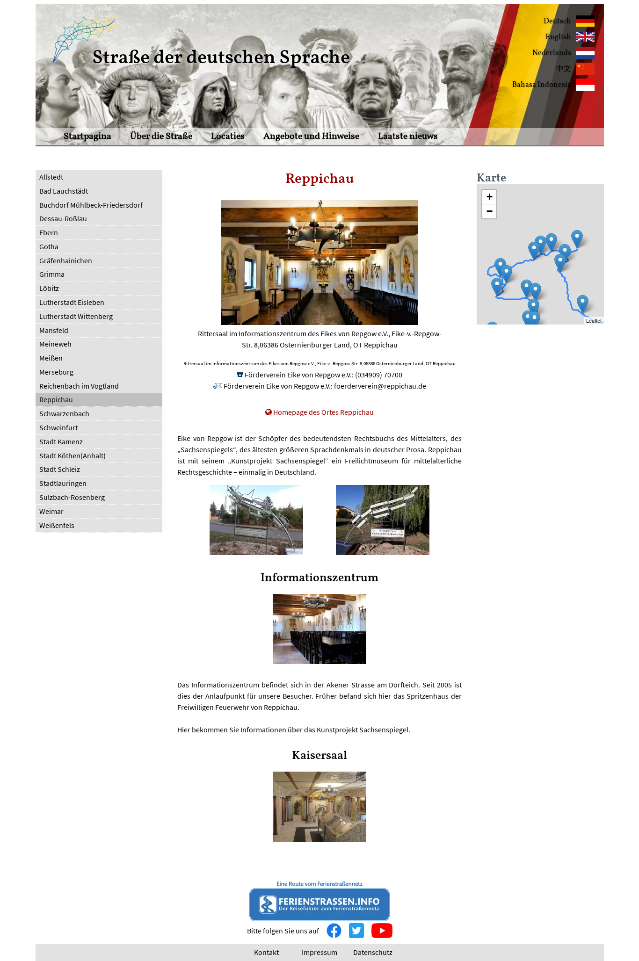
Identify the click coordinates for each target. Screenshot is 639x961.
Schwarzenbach (64, 413)
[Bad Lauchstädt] (526, 288)
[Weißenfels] (533, 308)
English (558, 37)
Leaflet (594, 320)
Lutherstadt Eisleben (71, 302)
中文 (563, 69)
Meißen (51, 357)
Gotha (48, 246)
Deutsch (557, 21)
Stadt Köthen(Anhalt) (72, 455)
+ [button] (490, 196)
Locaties (228, 136)
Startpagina (87, 136)
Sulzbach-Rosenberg (72, 497)
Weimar (51, 511)
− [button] (490, 211)
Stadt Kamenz (61, 441)
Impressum (319, 952)
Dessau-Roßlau (63, 218)
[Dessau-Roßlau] (551, 242)
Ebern (48, 232)
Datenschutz (372, 952)
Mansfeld (53, 330)
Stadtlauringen (63, 483)
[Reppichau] (540, 244)
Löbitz (49, 288)
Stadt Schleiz (59, 469)
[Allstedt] (497, 286)
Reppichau (56, 399)
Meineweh (55, 343)
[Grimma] (582, 304)
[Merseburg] (535, 292)
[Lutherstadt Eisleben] (506, 274)
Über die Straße (161, 136)
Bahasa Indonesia (541, 85)
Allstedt (51, 176)
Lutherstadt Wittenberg (76, 316)
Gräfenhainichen (65, 260)
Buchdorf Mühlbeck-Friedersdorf (91, 205)
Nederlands (551, 53)
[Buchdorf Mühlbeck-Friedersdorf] (560, 263)
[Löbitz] (528, 319)
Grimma (52, 274)
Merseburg (56, 371)
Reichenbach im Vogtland (79, 385)
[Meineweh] (534, 320)
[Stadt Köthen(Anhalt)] (534, 250)
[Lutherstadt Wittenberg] (577, 239)
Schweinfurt (58, 427)
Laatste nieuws (408, 136)
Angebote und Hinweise (311, 136)
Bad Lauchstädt (63, 190)
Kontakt (266, 952)
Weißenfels (56, 525)
